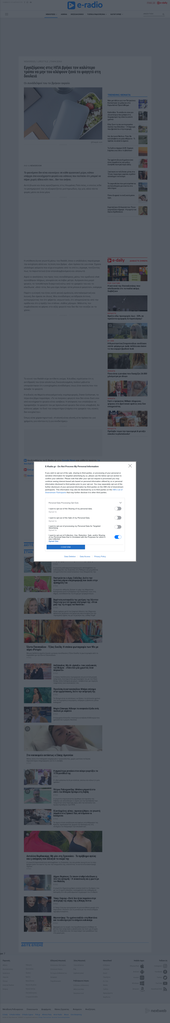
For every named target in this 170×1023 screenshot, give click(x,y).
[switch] (117, 508)
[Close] (130, 466)
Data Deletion (70, 556)
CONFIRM (66, 547)
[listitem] (85, 502)
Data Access (85, 556)
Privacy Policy (100, 556)
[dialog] (85, 511)
